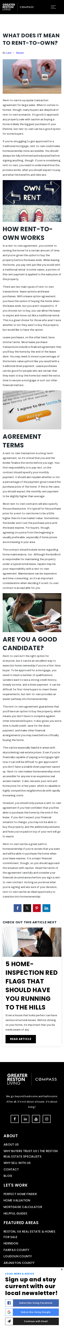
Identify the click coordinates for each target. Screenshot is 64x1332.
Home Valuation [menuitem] (17, 1200)
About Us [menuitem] (11, 1144)
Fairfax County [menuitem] (16, 1250)
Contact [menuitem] (11, 1169)
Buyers (20, 53)
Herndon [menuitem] (11, 1243)
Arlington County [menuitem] (19, 1263)
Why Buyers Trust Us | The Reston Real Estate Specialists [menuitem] (31, 1154)
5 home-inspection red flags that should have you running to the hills (32, 986)
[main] (32, 531)
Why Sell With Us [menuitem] (17, 1163)
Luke (8, 53)
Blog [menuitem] (8, 1176)
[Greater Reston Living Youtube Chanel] (36, 1119)
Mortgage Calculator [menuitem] (23, 1207)
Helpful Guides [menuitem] (15, 1213)
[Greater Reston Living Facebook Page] (15, 1119)
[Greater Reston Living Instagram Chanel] (47, 1119)
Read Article (20, 1039)
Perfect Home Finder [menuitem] (20, 1194)
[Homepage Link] (18, 6)
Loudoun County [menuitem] (18, 1256)
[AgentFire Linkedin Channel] (25, 1119)
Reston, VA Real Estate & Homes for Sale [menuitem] (29, 1234)
